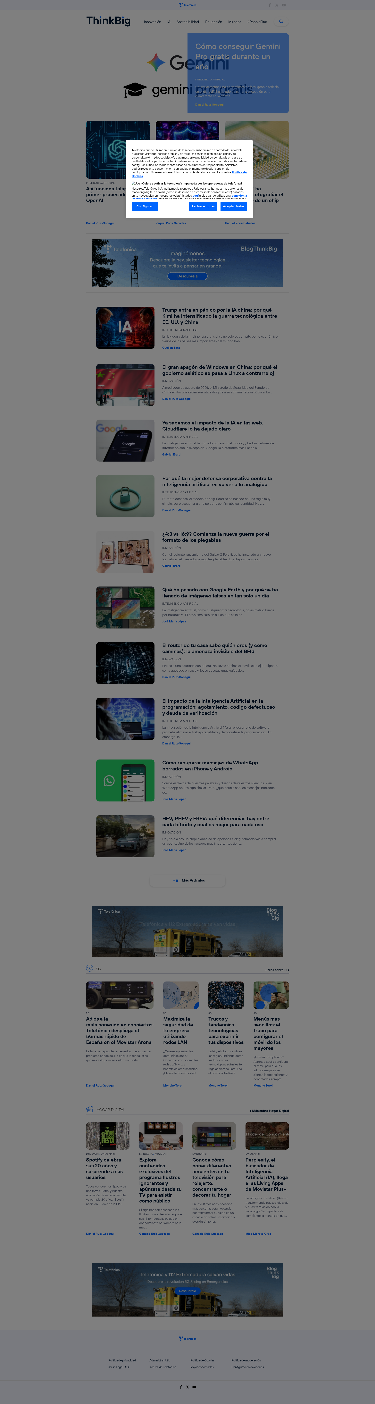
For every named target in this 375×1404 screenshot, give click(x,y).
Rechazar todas (203, 206)
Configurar (145, 206)
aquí (196, 195)
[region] (189, 179)
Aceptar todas (234, 206)
